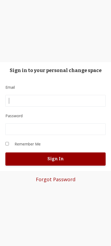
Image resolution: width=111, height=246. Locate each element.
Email (10, 87)
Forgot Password (55, 179)
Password (14, 115)
